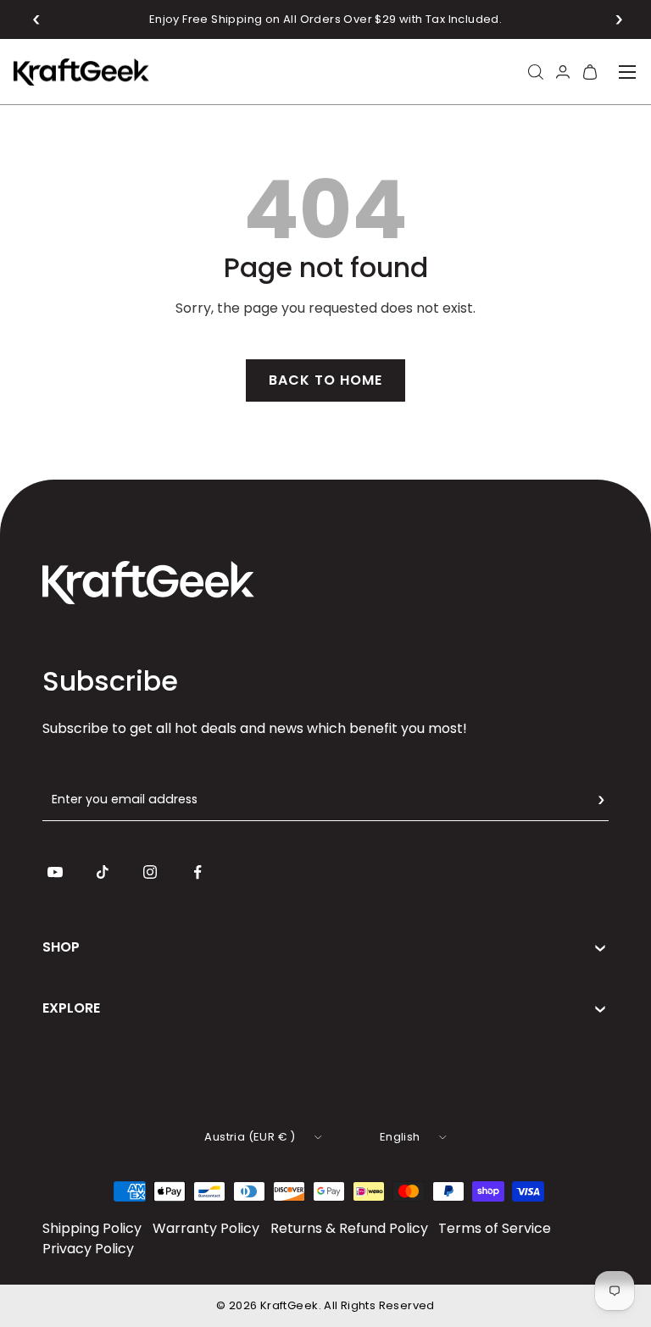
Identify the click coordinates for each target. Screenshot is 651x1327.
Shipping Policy (92, 1228)
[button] (36, 19)
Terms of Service (494, 1228)
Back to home (325, 380)
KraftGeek (289, 1305)
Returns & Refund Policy (349, 1228)
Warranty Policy (206, 1228)
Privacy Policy (88, 1248)
